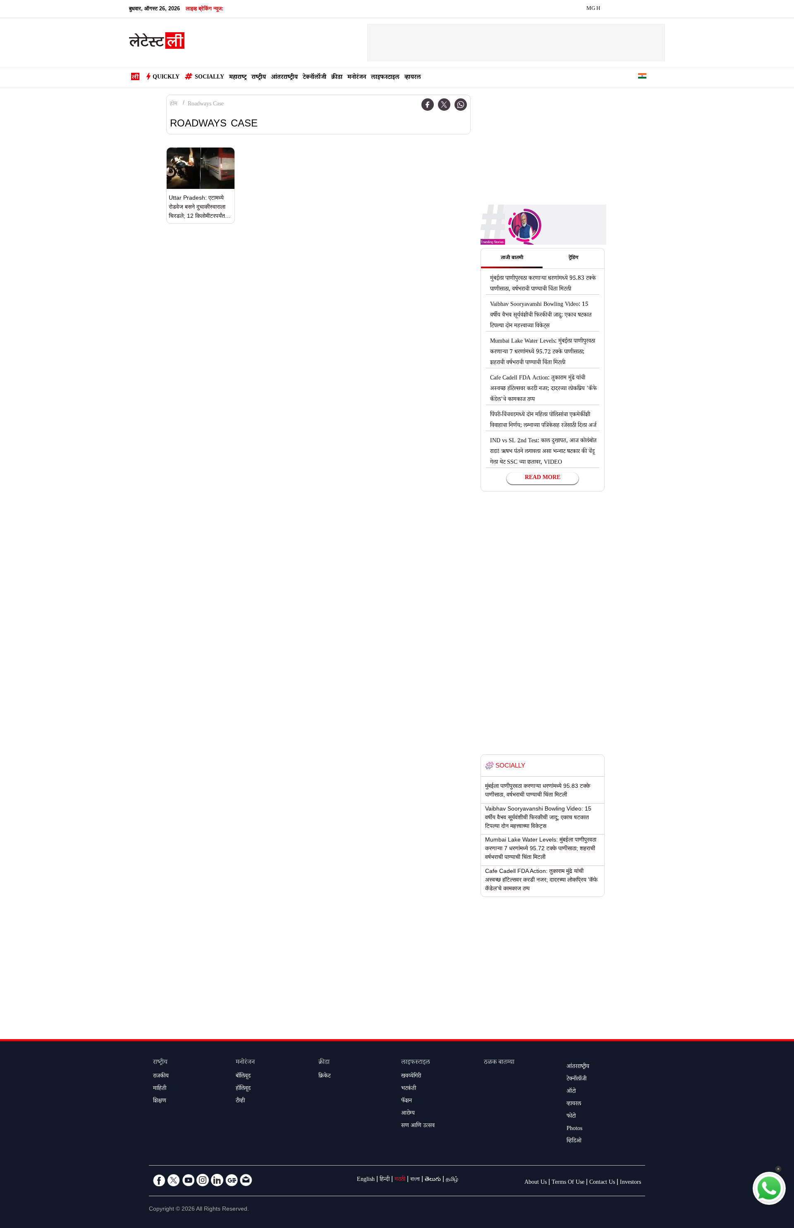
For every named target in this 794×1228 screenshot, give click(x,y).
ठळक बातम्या (499, 1063)
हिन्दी (385, 1180)
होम (173, 104)
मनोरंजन (356, 78)
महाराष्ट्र (237, 78)
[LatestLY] (156, 43)
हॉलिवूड (243, 1089)
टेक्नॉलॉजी (314, 78)
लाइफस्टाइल (385, 78)
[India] (642, 77)
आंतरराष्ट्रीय (284, 78)
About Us (535, 1182)
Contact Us (602, 1182)
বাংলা (415, 1180)
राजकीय (161, 1076)
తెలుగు (433, 1180)
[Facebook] (427, 104)
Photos (574, 1129)
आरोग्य (408, 1113)
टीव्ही (240, 1101)
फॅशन (406, 1101)
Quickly (166, 77)
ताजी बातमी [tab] (512, 258)
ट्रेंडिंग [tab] (573, 258)
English (366, 1180)
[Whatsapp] (460, 104)
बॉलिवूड (243, 1076)
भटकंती (408, 1089)
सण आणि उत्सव (418, 1126)
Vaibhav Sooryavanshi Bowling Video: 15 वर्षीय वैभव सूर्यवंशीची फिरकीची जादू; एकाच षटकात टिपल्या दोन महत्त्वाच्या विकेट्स (541, 315)
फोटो (571, 1116)
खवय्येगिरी (411, 1076)
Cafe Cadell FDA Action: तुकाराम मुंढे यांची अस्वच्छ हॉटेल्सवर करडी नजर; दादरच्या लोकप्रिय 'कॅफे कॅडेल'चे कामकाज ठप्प (543, 389)
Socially (209, 77)
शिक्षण (159, 1101)
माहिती (159, 1089)
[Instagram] (202, 1180)
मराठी (400, 1180)
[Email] (246, 1180)
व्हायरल (412, 78)
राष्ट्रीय (258, 78)
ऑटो (571, 1092)
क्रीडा (336, 78)
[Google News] (231, 1180)
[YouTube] (188, 1180)
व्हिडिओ (574, 1141)
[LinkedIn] (217, 1180)
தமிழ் (452, 1180)
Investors (630, 1182)
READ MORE (542, 478)
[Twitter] (444, 104)
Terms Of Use (568, 1182)
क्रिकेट (324, 1076)
